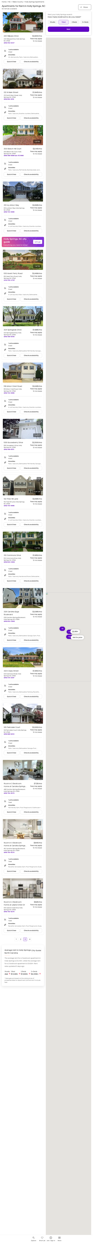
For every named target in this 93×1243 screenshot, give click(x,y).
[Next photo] (41, 22)
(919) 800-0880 (9, 562)
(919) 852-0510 (9, 99)
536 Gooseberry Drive (13, 442)
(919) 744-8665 (9, 212)
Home (4, 2)
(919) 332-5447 (9, 43)
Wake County (17, 2)
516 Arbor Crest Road (13, 386)
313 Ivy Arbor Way (11, 205)
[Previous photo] (4, 22)
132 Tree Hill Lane (11, 499)
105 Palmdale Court (12, 727)
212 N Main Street (11, 92)
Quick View (11, 62)
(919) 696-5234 (9, 734)
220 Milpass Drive (11, 36)
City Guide (36, 950)
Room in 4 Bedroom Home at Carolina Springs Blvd (14, 845)
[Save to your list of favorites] (39, 16)
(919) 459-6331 (9, 449)
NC (9, 2)
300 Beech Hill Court (12, 149)
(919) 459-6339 (9, 336)
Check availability (31, 62)
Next (68, 29)
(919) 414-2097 (9, 677)
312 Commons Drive (12, 555)
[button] (77, 637)
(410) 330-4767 (9, 280)
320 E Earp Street (11, 671)
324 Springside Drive (13, 330)
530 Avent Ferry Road (13, 273)
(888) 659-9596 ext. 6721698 (14, 155)
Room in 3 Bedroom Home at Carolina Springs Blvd (14, 786)
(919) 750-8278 (9, 793)
